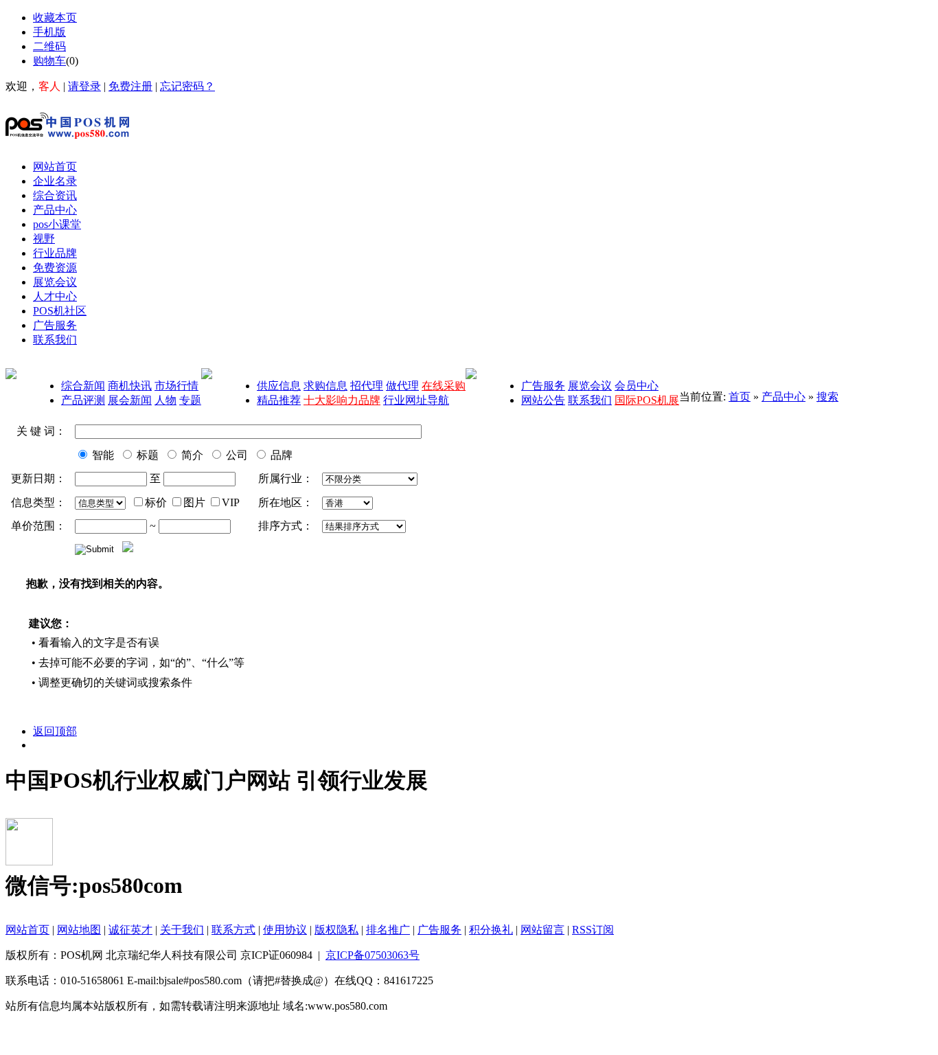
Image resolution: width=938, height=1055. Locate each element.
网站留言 (542, 929)
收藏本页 (55, 17)
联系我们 (590, 400)
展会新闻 (130, 400)
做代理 (402, 386)
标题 (146, 455)
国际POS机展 (647, 400)
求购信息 (325, 386)
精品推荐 (279, 400)
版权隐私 (336, 929)
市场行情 (176, 386)
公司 (235, 455)
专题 (190, 400)
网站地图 (79, 929)
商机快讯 (130, 386)
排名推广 (388, 929)
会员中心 (637, 386)
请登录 (84, 86)
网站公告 (543, 400)
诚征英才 (130, 929)
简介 (191, 455)
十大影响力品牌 (342, 400)
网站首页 (27, 929)
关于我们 (182, 929)
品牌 (280, 455)
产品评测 (83, 400)
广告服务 (543, 386)
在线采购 (444, 386)
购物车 (49, 61)
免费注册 (130, 86)
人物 (165, 400)
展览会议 (590, 386)
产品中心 (783, 396)
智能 (101, 455)
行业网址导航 (416, 400)
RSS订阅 (593, 929)
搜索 (827, 396)
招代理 (366, 386)
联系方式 (233, 929)
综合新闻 (83, 386)
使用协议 (285, 929)
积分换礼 (491, 929)
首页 (740, 396)
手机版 (49, 32)
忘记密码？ (187, 86)
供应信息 (279, 386)
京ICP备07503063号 (372, 955)
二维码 (49, 46)
